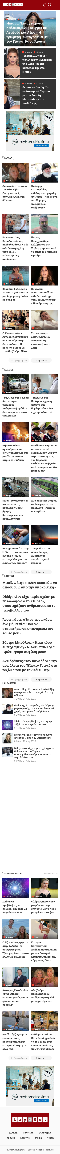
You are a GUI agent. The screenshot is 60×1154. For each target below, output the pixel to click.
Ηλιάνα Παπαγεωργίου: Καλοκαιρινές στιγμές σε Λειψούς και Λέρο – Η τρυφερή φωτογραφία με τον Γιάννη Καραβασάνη (27, 32)
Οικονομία (49, 1029)
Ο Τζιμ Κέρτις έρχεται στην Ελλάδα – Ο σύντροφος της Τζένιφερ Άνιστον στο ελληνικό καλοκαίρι (15, 949)
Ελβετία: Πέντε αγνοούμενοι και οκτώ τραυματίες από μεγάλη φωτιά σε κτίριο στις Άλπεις (15, 452)
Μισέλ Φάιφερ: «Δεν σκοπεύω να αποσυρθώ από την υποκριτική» (29, 584)
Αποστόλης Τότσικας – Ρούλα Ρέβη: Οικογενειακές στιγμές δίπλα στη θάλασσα (14, 193)
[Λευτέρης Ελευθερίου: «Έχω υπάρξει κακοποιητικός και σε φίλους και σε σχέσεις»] (15, 977)
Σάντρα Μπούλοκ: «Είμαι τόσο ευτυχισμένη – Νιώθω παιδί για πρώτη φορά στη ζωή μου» (28, 647)
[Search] (50, 5)
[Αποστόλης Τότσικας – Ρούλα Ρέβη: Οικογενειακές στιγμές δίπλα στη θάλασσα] (15, 173)
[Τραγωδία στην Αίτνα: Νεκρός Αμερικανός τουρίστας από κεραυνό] (44, 535)
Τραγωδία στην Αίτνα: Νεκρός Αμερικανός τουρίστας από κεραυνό (40, 555)
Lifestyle (12, 19)
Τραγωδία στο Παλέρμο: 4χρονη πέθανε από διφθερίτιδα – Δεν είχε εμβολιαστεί (42, 405)
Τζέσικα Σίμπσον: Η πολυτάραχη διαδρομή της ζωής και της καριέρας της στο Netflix (37, 64)
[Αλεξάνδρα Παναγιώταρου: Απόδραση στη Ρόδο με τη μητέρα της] (44, 977)
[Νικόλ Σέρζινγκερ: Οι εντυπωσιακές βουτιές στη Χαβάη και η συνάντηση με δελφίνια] (15, 1021)
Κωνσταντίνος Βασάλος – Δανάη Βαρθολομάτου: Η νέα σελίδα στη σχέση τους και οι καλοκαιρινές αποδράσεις (15, 248)
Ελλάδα (23, 19)
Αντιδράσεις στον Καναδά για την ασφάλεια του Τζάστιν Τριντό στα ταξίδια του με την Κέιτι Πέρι (29, 665)
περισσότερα (49, 873)
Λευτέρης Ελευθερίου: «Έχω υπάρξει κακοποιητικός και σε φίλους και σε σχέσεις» (15, 997)
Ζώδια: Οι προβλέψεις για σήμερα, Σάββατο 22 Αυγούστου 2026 (34, 723)
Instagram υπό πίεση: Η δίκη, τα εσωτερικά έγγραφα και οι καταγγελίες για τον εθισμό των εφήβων (15, 555)
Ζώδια (8, 896)
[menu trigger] (55, 5)
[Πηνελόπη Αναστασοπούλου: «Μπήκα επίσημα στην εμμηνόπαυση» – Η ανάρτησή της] (44, 275)
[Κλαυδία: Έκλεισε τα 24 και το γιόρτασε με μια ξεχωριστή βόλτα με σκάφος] (15, 275)
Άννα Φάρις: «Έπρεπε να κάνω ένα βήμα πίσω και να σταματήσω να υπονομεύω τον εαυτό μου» (27, 626)
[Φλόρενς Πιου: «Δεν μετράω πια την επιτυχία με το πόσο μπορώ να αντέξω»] (44, 888)
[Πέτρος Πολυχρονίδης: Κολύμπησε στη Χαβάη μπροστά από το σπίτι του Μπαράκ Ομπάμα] (44, 224)
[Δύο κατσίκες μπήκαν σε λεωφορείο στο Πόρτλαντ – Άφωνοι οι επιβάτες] (44, 487)
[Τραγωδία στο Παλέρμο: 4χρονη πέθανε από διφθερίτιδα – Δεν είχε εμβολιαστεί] (44, 384)
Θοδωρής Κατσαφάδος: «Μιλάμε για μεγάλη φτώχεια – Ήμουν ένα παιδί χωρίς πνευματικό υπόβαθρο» (44, 196)
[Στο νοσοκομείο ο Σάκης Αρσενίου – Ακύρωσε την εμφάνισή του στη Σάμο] (44, 320)
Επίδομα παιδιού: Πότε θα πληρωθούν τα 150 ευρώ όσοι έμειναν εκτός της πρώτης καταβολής (43, 1041)
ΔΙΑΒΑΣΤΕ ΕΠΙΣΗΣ (13, 873)
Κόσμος (9, 392)
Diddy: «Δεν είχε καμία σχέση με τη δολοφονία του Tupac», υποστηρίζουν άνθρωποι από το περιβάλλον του (28, 603)
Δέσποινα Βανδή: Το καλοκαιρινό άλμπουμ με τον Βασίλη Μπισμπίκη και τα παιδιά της (37, 95)
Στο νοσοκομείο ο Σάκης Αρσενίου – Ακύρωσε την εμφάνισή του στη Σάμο (42, 340)
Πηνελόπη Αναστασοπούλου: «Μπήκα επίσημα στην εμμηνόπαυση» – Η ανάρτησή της (43, 296)
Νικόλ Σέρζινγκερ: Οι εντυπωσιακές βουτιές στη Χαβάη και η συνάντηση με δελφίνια (15, 1041)
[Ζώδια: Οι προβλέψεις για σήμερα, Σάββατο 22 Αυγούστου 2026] (15, 888)
